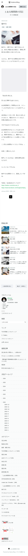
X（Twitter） (5, 335)
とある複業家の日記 (10, 6)
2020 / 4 (7, 423)
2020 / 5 (7, 420)
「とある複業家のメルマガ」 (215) (11, 486)
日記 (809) (4, 440)
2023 (4, 390)
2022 (4, 394)
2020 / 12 (7, 404)
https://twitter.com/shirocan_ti (10, 185)
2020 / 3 (7, 425)
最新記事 (5, 348)
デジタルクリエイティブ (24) (9, 493)
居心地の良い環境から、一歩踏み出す (11, 352)
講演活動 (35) (5, 472)
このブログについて (7, 313)
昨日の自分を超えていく (8, 368)
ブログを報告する (20, 552)
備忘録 (3, 364)
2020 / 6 (7, 418)
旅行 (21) (4, 489)
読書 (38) (4, 465)
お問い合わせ (5, 342)
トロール (13, 132)
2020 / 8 (7, 414)
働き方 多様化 (21, 286)
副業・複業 (8, 27)
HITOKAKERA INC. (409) (8, 479)
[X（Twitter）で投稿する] (10, 196)
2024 (4, 386)
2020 (4, 402)
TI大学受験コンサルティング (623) (11, 451)
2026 (4, 378)
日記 (3, 27)
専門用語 (12, 269)
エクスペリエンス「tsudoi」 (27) (10, 496)
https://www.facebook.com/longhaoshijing (13, 187)
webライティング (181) (8, 458)
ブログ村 (10, 522)
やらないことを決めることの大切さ (11, 355)
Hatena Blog (12, 552)
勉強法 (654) (5, 444)
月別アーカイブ (7, 374)
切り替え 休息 (13, 228)
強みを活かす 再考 (15, 249)
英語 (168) (4, 454)
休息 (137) (4, 461)
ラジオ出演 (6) (5, 512)
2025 (4, 382)
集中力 (4, 24)
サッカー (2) (5, 508)
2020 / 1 (7, 430)
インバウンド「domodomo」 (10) (10, 500)
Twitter (3, 183)
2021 (4, 398)
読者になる (23, 6)
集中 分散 (12, 259)
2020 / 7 (7, 416)
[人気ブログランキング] (5, 539)
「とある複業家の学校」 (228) (9, 475)
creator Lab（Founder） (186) (9, 482)
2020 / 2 (7, 427)
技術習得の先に (7, 286)
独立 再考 (12, 239)
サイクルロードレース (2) (8, 515)
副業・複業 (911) (6, 447)
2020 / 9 (7, 411)
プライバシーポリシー (7, 338)
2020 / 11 (7, 407)
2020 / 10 (7, 409)
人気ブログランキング (7, 541)
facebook (9, 183)
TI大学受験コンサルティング (9, 331)
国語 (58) (4, 468)
